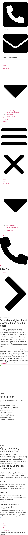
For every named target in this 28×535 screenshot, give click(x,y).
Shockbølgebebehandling (13, 112)
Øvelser (5, 121)
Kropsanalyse (9, 114)
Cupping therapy (10, 116)
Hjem (4, 65)
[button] (14, 150)
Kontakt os (6, 119)
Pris (4, 118)
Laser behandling (10, 111)
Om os (4, 67)
